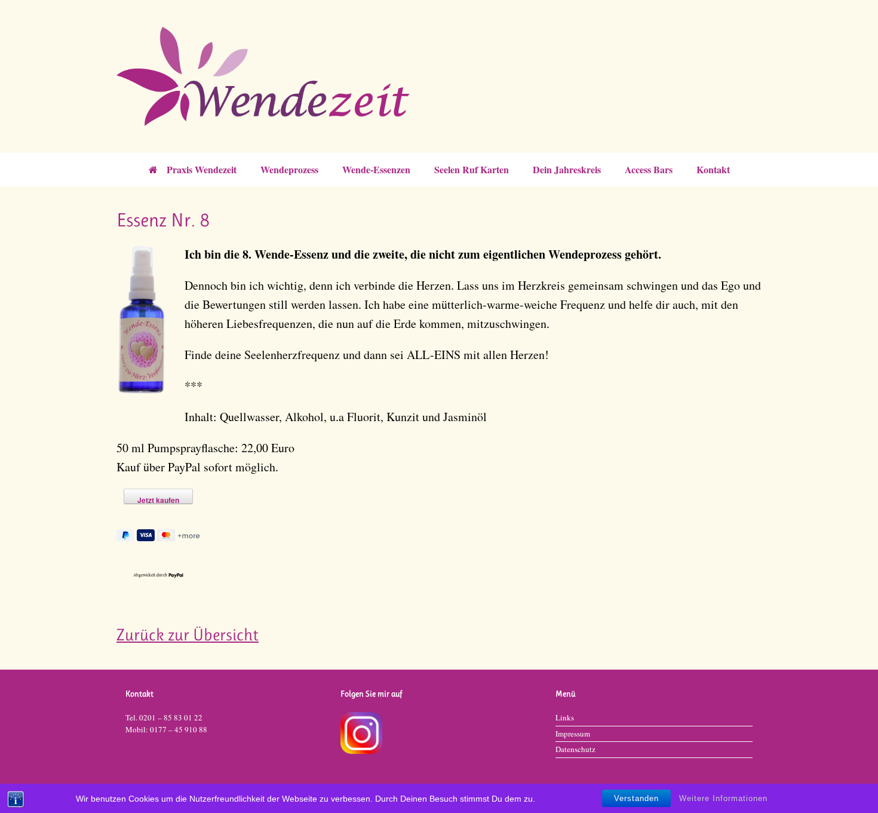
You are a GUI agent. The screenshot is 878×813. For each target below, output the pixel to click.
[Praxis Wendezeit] (439, 76)
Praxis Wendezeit (202, 169)
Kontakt (713, 169)
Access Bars (649, 169)
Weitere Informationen (723, 798)
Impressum (572, 733)
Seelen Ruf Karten (471, 169)
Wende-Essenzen (376, 169)
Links (564, 717)
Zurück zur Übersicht (187, 635)
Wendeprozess (289, 169)
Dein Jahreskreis (567, 169)
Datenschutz (575, 749)
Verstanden (636, 798)
